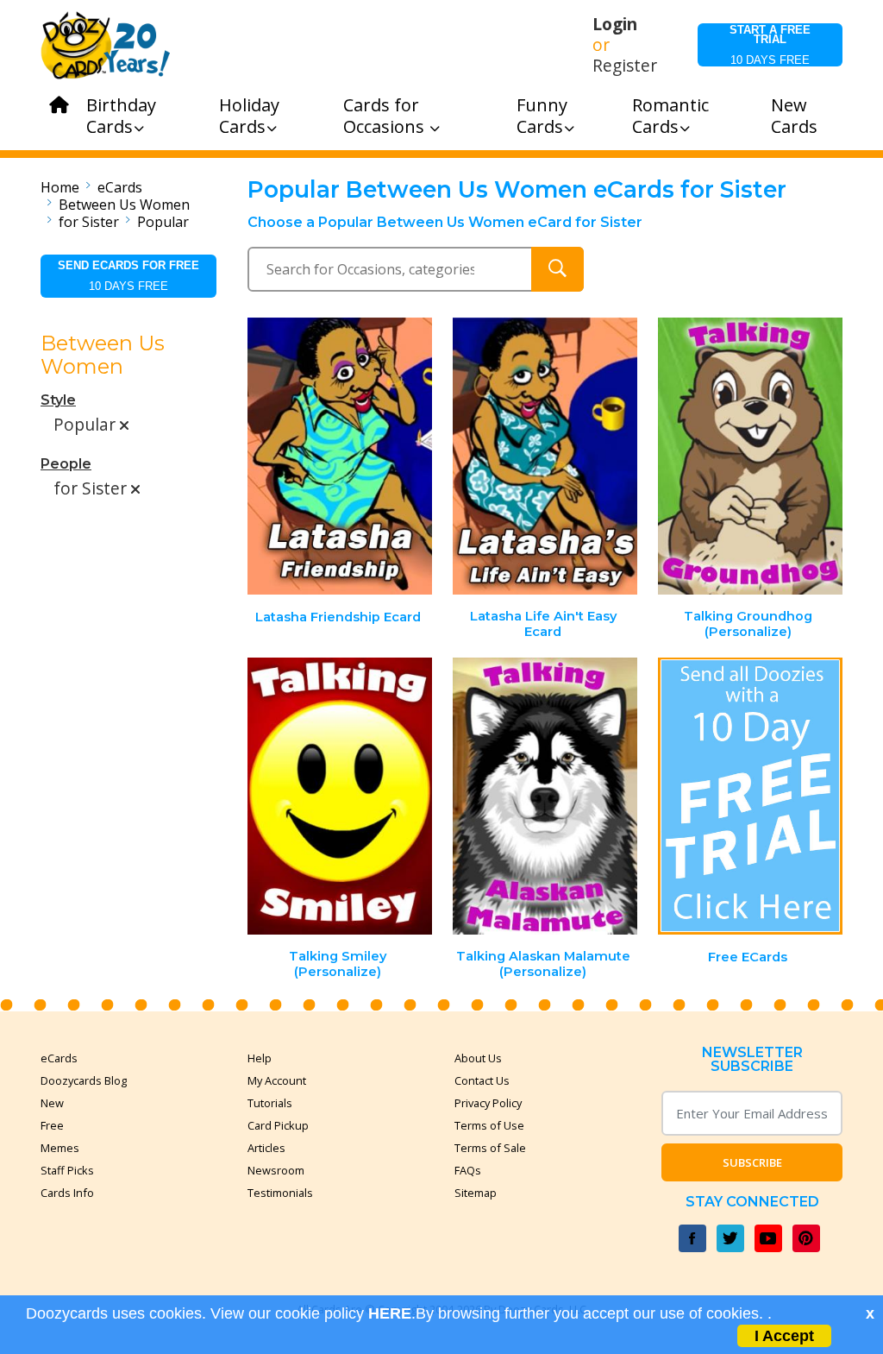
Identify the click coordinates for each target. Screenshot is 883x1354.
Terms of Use (489, 1125)
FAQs (467, 1170)
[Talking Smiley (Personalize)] (340, 796)
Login (614, 24)
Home (60, 187)
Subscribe (752, 1162)
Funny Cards (542, 115)
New (52, 1103)
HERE (389, 1313)
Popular (163, 221)
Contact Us (482, 1080)
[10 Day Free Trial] (750, 796)
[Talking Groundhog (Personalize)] (750, 456)
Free (52, 1125)
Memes (60, 1148)
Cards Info (67, 1193)
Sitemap (475, 1193)
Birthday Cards (121, 115)
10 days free (770, 44)
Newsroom (275, 1170)
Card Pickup (278, 1125)
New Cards (794, 115)
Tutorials (269, 1103)
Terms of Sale (490, 1148)
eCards (119, 187)
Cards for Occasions (386, 115)
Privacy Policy (488, 1103)
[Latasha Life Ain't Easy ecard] (545, 456)
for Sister (89, 221)
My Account (276, 1080)
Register (624, 65)
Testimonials (280, 1193)
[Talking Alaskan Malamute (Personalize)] (545, 796)
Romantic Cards (670, 115)
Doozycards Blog (84, 1080)
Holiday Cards (249, 115)
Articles (266, 1148)
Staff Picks (67, 1170)
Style (58, 400)
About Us (478, 1058)
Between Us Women (124, 204)
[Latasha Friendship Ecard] (340, 456)
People (66, 464)
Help (259, 1058)
